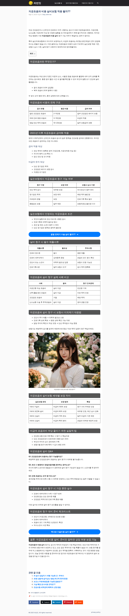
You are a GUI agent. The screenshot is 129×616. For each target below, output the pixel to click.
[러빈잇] (31, 3)
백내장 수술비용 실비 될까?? (63, 532)
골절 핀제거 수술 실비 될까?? (63, 234)
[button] (97, 3)
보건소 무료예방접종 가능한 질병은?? (48, 582)
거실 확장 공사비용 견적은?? (44, 584)
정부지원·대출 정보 (72, 3)
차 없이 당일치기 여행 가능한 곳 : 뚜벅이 (49, 576)
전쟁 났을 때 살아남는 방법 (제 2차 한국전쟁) (51, 579)
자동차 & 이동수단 (87, 3)
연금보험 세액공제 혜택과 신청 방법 (47, 587)
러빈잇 (37, 3)
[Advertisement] (64, 23)
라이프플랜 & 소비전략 (38, 593)
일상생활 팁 (58, 3)
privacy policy (95, 612)
